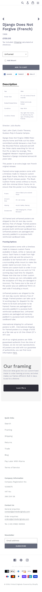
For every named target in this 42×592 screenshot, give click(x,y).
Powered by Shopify (30, 584)
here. (15, 353)
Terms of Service (12, 467)
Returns (8, 442)
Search (8, 423)
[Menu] (37, 2)
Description (10, 84)
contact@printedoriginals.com (17, 512)
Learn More (21, 388)
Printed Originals (16, 584)
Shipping (17, 42)
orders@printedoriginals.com (17, 519)
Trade (7, 449)
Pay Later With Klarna (15, 461)
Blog (7, 455)
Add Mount (11, 60)
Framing (8, 430)
